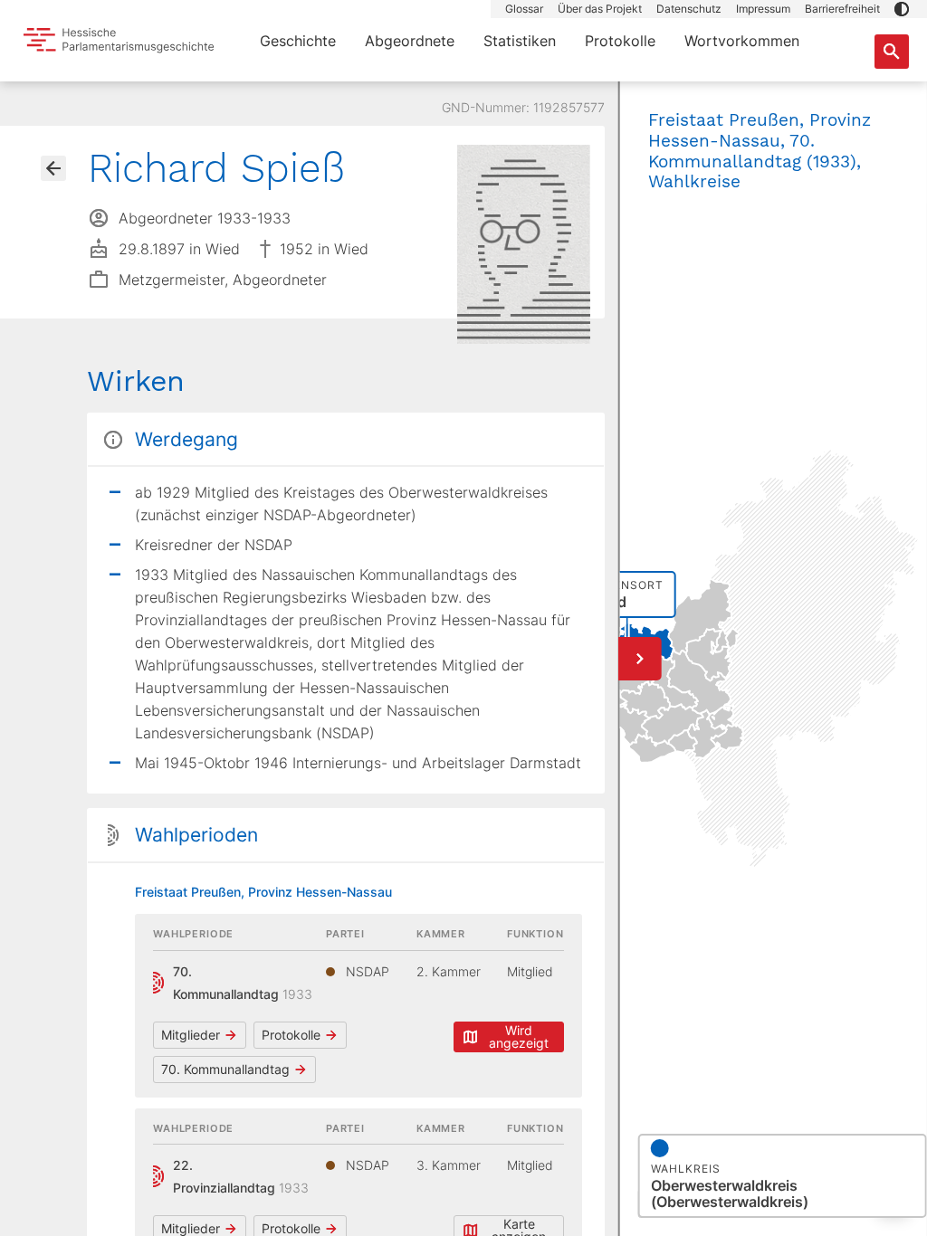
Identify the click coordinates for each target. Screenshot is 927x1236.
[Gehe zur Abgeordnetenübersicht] (53, 168)
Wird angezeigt (519, 1036)
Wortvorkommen (741, 41)
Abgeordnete (409, 41)
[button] (901, 9)
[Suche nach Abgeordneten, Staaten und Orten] (891, 51)
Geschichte (298, 41)
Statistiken (519, 41)
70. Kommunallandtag (225, 1069)
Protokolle (620, 41)
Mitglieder (190, 1034)
